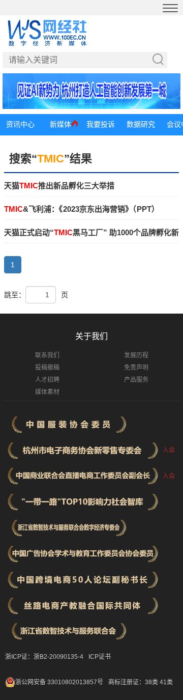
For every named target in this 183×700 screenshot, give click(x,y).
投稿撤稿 (47, 367)
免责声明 (136, 367)
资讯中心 (20, 124)
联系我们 (47, 355)
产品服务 (136, 379)
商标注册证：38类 (134, 682)
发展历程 (136, 355)
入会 (169, 450)
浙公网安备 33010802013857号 (59, 682)
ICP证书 (99, 656)
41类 (166, 682)
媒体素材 (47, 392)
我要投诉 (100, 124)
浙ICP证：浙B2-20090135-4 (44, 656)
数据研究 (141, 124)
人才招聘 (47, 379)
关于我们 (91, 336)
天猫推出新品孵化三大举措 (59, 185)
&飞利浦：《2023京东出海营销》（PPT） (81, 209)
